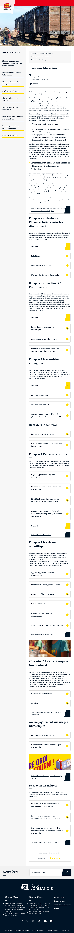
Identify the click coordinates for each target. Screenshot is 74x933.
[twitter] (27, 921)
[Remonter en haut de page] (37, 887)
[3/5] (54, 853)
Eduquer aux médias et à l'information (11, 74)
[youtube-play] (45, 921)
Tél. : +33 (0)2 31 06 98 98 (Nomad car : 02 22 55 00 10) (15, 914)
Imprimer (35, 83)
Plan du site (65, 930)
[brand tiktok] (39, 921)
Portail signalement (38, 930)
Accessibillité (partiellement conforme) (17, 930)
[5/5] (58, 853)
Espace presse (59, 901)
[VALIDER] (66, 872)
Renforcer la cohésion (10, 91)
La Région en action (45, 53)
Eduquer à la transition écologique (11, 83)
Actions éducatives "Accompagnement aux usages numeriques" (46, 777)
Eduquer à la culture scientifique (10, 108)
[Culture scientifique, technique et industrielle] (50, 648)
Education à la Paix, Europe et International (12, 118)
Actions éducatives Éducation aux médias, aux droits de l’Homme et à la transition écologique (48, 210)
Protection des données (62, 905)
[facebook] (22, 921)
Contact (57, 909)
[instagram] (32, 921)
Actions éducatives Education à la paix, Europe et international (46, 713)
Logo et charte (59, 897)
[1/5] (50, 853)
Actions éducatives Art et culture (41, 535)
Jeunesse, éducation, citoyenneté (41, 57)
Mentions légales (53, 930)
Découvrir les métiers (10, 135)
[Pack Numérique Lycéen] (50, 762)
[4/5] (56, 853)
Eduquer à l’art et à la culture (10, 99)
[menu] (66, 3)
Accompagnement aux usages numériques (10, 127)
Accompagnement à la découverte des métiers (45, 842)
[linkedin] (51, 921)
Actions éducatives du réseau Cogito (42, 634)
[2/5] (52, 853)
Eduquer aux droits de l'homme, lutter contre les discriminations (12, 63)
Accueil (33, 53)
